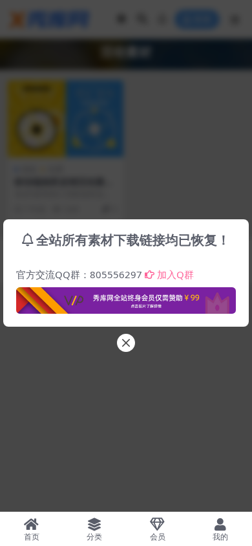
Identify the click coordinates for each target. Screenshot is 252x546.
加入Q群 (175, 274)
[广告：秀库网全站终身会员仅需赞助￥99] (126, 296)
